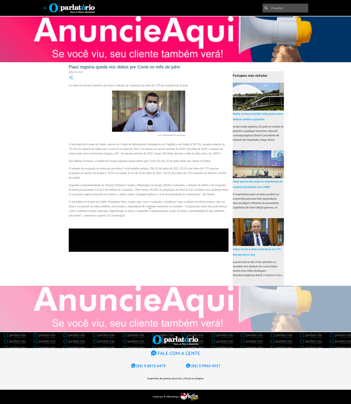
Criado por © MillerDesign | (166, 396)
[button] (71, 77)
